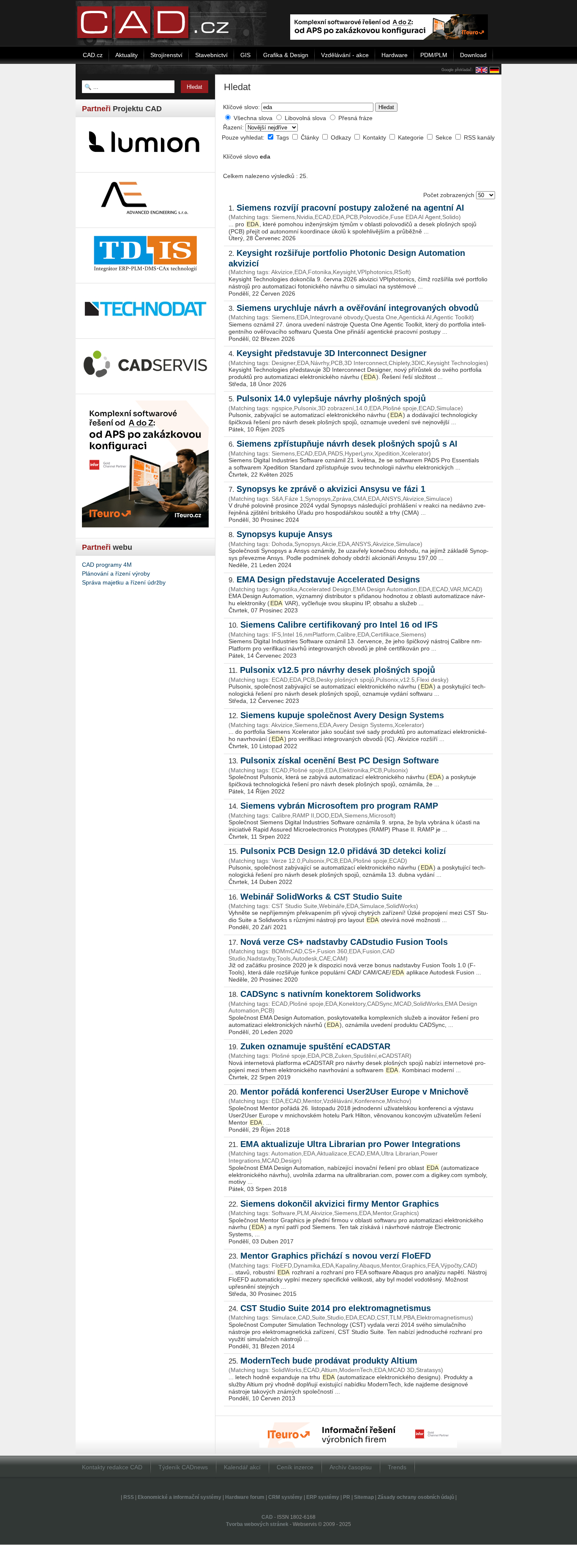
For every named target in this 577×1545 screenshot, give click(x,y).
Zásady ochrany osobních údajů (416, 1497)
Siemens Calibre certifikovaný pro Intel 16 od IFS (339, 624)
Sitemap (364, 1497)
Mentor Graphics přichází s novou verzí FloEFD (335, 1255)
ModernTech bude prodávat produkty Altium (328, 1360)
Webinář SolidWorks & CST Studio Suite (321, 896)
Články (311, 137)
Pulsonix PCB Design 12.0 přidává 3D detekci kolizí (343, 851)
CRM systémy (285, 1497)
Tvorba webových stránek (257, 1524)
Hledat (386, 107)
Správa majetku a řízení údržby (124, 582)
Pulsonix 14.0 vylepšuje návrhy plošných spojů (331, 398)
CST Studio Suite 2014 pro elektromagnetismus (335, 1308)
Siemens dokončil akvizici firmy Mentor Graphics (339, 1203)
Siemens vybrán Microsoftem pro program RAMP (339, 805)
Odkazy (342, 137)
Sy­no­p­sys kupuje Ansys (284, 534)
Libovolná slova (305, 118)
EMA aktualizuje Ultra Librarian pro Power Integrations (350, 1144)
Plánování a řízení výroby (116, 573)
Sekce (444, 137)
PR (346, 1497)
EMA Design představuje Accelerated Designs (328, 579)
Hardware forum (244, 1497)
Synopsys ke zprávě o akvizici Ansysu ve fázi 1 (331, 489)
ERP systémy (322, 1497)
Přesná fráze (355, 118)
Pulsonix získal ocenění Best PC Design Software (339, 760)
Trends (397, 1467)
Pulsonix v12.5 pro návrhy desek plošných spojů (337, 670)
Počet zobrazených (449, 195)
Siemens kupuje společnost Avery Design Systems (342, 715)
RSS (128, 1497)
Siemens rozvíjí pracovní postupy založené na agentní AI (350, 207)
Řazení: (234, 127)
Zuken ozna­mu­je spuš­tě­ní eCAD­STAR (315, 1046)
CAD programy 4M (107, 564)
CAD (267, 1517)
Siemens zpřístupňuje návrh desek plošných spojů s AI (347, 443)
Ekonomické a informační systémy (179, 1497)
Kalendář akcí (242, 1467)
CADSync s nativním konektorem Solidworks (330, 994)
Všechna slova (253, 118)
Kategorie (411, 137)
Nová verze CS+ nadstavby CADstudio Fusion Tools (344, 942)
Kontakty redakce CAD (112, 1467)
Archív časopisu (350, 1467)
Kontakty (375, 137)
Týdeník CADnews (183, 1467)
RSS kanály (479, 137)
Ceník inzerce (295, 1467)
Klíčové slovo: (241, 107)
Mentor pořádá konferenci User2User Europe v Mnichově (354, 1091)
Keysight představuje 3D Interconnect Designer (332, 353)
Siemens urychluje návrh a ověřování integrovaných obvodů (358, 308)
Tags (283, 137)
